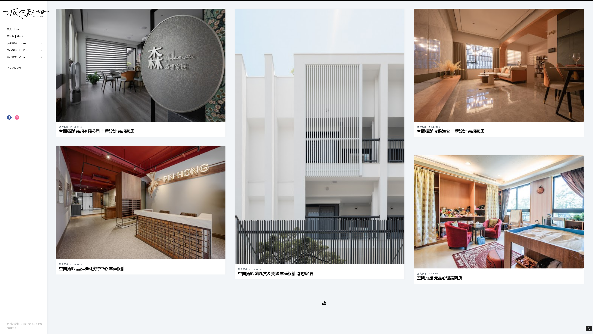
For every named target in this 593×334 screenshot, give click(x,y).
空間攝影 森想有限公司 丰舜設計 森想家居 (96, 131)
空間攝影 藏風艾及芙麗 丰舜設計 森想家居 (275, 273)
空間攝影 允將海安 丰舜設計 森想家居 (450, 131)
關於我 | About (15, 37)
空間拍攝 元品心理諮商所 (439, 278)
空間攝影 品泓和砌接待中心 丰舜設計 (92, 268)
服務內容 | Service (17, 44)
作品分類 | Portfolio (17, 51)
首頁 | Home (14, 30)
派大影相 (64, 127)
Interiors (76, 127)
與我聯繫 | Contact (17, 57)
